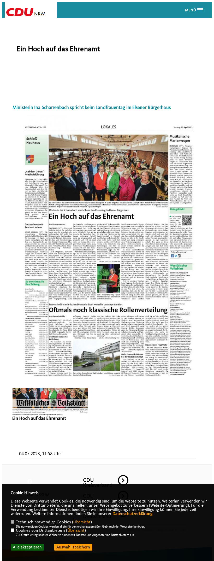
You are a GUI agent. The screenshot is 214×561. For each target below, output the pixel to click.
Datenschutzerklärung (132, 513)
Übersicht (82, 522)
